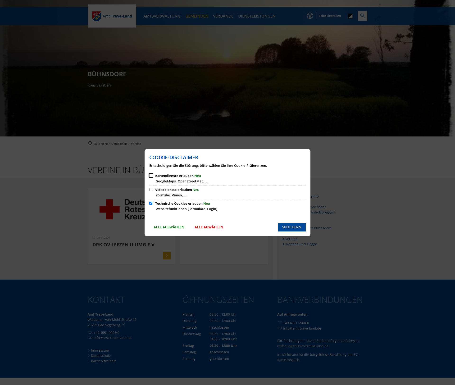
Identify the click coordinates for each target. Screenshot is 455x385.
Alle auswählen (169, 227)
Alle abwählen (209, 227)
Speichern (291, 227)
